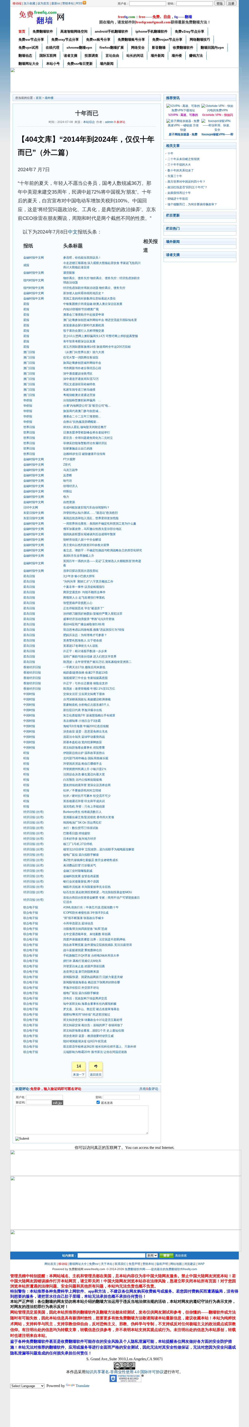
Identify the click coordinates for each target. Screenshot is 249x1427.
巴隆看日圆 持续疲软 (76, 833)
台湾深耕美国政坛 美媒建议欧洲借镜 (87, 699)
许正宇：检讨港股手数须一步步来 (85, 651)
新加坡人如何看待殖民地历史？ (83, 293)
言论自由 (112, 55)
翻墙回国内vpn (212, 47)
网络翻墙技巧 (200, 39)
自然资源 (69, 502)
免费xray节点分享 (65, 39)
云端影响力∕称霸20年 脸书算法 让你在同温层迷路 (95, 1052)
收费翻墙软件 (183, 47)
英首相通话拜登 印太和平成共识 (84, 801)
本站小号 (53, 64)
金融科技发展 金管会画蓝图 (81, 876)
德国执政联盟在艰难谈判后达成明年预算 (89, 534)
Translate (82, 1386)
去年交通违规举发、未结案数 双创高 (87, 934)
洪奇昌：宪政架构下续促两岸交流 (85, 998)
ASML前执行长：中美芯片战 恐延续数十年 (91, 907)
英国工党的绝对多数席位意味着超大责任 (89, 298)
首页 (21, 31)
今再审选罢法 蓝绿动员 (78, 923)
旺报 (26, 753)
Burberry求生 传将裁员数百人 (82, 812)
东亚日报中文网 (33, 513)
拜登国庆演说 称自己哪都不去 (82, 763)
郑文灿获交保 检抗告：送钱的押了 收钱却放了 (93, 1025)
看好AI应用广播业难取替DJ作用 (84, 624)
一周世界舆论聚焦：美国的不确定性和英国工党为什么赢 (99, 523)
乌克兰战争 (70, 470)
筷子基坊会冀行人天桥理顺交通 (83, 330)
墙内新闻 (107, 64)
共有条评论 (148, 1089)
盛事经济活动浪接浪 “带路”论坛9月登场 (88, 619)
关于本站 (107, 1264)
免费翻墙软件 (43, 31)
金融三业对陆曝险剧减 (77, 871)
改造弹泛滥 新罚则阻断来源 (81, 971)
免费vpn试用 (28, 47)
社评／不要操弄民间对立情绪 (82, 790)
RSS (79, 3)
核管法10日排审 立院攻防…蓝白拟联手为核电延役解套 (98, 849)
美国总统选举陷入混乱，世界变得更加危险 (91, 518)
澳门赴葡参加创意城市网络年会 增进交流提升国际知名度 (100, 320)
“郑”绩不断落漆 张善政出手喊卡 (83, 918)
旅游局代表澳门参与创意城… (82, 411)
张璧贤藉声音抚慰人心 (77, 603)
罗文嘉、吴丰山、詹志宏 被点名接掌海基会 (91, 1009)
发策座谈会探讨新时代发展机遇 (83, 325)
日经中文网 (30, 507)
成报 (26, 265)
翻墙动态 (25, 55)
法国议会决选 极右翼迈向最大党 (84, 774)
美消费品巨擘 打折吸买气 (79, 865)
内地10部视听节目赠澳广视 (81, 309)
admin (109, 122)
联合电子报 (30, 907)
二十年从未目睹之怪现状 (184, 159)
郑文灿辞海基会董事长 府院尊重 (84, 747)
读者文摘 (70, 55)
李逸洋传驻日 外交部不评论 (81, 987)
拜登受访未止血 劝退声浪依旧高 (84, 966)
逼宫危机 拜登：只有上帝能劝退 (84, 806)
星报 (26, 304)
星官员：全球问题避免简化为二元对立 (88, 438)
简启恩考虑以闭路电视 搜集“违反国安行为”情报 (93, 629)
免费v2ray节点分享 (189, 31)
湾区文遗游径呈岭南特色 (79, 384)
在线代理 (52, 47)
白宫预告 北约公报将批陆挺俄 (82, 779)
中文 (73, 232)
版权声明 (162, 1264)
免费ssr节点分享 (31, 39)
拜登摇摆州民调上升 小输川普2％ (85, 769)
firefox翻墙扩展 (111, 47)
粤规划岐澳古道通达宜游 (79, 395)
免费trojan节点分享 (167, 39)
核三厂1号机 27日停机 (77, 844)
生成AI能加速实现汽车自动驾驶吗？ (86, 507)
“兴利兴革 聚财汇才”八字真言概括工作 (88, 581)
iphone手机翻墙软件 (151, 31)
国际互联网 (47, 55)
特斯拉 (67, 491)
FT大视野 (69, 459)
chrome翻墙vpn (79, 47)
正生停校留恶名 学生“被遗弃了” (83, 608)
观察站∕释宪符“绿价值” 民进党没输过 (86, 1014)
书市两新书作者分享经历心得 (82, 368)
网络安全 (138, 47)
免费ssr (94, 1264)
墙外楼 (177, 55)
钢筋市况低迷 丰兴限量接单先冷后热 (87, 887)
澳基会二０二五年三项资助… (82, 416)
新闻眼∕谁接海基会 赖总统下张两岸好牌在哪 (91, 982)
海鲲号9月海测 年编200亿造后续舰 (86, 726)
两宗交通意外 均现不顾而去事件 (84, 592)
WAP (201, 1264)
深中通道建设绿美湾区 (77, 373)
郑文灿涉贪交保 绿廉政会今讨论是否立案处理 (92, 1020)
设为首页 (43, 3)
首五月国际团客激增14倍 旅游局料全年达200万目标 (97, 346)
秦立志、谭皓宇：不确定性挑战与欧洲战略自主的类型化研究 (102, 550)
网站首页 (50, 1264)
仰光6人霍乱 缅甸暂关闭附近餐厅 (85, 427)
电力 (66, 496)
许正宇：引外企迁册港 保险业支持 (85, 683)
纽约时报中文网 (33, 280)
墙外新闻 (157, 55)
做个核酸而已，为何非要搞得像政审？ (192, 204)
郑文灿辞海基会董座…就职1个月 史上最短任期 (93, 1030)
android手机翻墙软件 (111, 31)
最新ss (55, 3)
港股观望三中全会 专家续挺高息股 (85, 678)
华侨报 (27, 400)
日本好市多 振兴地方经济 (79, 838)
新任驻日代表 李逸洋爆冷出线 (82, 710)
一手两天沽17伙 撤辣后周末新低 (84, 667)
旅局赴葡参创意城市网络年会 (82, 363)
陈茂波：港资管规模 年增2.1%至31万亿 (89, 688)
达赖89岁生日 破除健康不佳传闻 (84, 454)
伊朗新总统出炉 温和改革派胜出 (84, 753)
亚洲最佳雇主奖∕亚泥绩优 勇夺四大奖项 (88, 817)
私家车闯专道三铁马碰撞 (79, 389)
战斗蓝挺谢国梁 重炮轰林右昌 (82, 950)
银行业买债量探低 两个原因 (81, 881)
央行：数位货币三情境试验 (80, 828)
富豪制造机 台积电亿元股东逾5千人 (86, 704)
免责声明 (134, 1264)
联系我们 (120, 1264)
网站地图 (176, 1264)
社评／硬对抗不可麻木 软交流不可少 (87, 796)
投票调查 (91, 55)
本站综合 (89, 122)
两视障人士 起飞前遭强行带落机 (84, 597)
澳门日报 (29, 352)
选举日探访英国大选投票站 (80, 571)
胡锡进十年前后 (178, 198)
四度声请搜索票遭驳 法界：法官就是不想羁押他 (94, 939)
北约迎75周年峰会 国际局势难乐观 (85, 758)
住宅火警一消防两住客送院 (80, 357)
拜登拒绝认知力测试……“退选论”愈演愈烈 (90, 513)
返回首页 (96, 1074)
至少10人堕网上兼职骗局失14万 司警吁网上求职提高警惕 (100, 336)
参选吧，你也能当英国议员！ (82, 257)
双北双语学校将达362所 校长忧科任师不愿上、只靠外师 (99, 1046)
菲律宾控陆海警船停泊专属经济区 (85, 443)
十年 (170, 153)
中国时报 (29, 694)
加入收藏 (29, 3)
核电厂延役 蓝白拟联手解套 (81, 854)
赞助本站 (68, 3)
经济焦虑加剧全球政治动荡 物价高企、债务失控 (94, 288)
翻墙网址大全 (28, 64)
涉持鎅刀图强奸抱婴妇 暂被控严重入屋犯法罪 (92, 613)
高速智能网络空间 (74, 31)
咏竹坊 (67, 480)
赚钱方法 (196, 55)
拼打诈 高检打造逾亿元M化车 (82, 961)
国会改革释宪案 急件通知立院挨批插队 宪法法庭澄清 (97, 945)
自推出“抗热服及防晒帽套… (81, 421)
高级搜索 (181, 1255)
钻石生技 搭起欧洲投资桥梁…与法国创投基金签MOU (97, 892)
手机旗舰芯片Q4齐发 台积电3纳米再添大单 (91, 955)
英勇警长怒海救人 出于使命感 (82, 640)
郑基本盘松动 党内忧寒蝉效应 (82, 742)
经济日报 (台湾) (33, 812)
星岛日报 (29, 576)
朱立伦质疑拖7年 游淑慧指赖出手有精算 (89, 715)
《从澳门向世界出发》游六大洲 (83, 352)
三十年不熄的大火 (179, 164)
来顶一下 (79, 1074)
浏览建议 (190, 1264)
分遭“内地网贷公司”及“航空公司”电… (87, 405)
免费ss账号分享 (98, 39)
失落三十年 (175, 176)
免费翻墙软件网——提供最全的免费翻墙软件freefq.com (161, 1269)
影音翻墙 (159, 47)
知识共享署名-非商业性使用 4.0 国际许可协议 (125, 1372)
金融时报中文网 (33, 257)
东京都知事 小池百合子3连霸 (82, 721)
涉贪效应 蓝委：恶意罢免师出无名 (85, 731)
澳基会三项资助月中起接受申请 (83, 314)
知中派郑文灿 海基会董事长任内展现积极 (89, 1003)
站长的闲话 (134, 55)
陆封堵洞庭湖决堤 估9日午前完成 (85, 1041)
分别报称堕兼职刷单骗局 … (82, 400)
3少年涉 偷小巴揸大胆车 (79, 576)
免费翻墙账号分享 (131, 39)
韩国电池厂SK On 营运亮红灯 (82, 822)
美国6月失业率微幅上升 (78, 555)
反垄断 (67, 475)
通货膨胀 (69, 272)
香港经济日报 (32, 667)
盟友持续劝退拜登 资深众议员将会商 (87, 785)
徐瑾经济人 (70, 486)
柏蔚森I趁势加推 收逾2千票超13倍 (85, 672)
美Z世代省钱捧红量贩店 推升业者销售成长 (90, 860)
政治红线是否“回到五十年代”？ (187, 187)
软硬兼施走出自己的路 (77, 448)
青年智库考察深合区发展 (79, 341)
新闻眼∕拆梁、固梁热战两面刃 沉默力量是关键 (93, 977)
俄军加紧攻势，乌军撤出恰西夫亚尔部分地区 (92, 529)
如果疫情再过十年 (179, 193)
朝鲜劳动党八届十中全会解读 (82, 539)
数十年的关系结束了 (181, 170)
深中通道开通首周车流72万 (81, 379)
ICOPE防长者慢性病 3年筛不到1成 (85, 912)
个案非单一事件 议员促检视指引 (84, 587)
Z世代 (67, 464)
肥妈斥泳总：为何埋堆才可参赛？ (85, 635)
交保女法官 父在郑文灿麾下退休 (84, 694)
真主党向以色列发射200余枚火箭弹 (86, 545)
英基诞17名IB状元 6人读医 (80, 646)
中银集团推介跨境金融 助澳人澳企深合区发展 (92, 304)
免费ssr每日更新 (80, 64)
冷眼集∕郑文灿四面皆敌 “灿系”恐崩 (85, 928)
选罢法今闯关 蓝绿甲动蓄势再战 (84, 737)
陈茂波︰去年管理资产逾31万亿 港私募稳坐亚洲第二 (97, 662)
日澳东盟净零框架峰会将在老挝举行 (86, 432)
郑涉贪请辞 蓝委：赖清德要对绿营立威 (88, 1036)
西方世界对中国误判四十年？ (186, 181)
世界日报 (29, 427)
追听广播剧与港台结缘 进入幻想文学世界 (89, 656)
